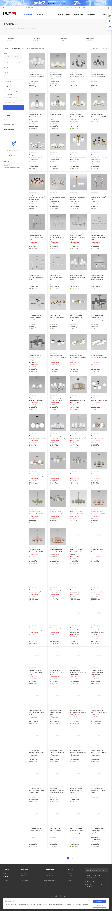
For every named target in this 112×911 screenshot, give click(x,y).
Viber (80, 8)
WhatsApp (84, 8)
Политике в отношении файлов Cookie (48, 906)
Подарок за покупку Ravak (12, 167)
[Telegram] (72, 8)
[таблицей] (109, 48)
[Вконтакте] (68, 8)
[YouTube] (76, 8)
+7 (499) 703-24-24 (31, 8)
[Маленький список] (94, 48)
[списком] (106, 48)
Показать (13, 107)
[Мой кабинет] (108, 8)
